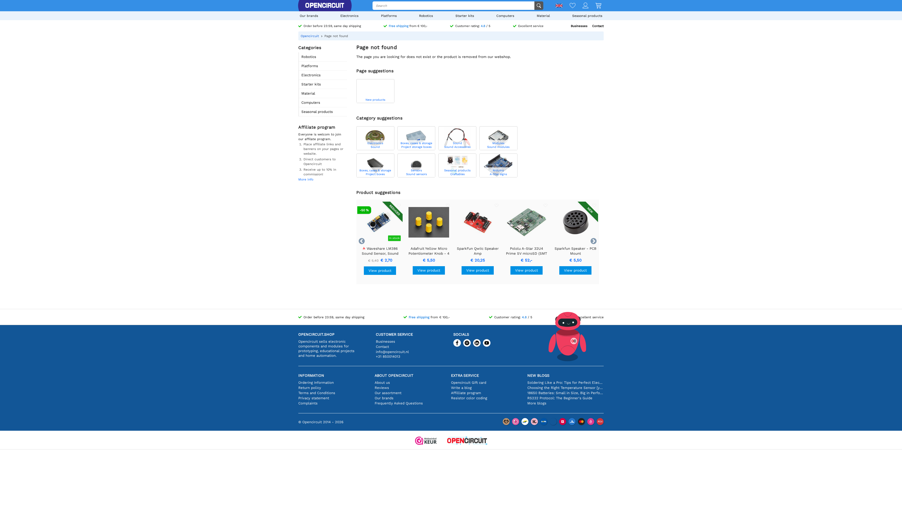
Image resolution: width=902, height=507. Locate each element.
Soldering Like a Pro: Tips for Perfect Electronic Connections (565, 382)
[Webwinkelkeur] (426, 441)
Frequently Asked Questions (399, 403)
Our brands (309, 16)
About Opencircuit (394, 375)
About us (382, 382)
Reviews (382, 388)
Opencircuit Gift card (468, 382)
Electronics (349, 16)
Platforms (389, 16)
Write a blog (461, 388)
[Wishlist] (569, 6)
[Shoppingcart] (594, 6)
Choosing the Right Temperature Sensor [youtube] (565, 388)
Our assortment (388, 393)
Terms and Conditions (316, 393)
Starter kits (464, 16)
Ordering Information (316, 382)
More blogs (536, 403)
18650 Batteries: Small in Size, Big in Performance (565, 393)
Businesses (579, 26)
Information (311, 375)
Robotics (426, 16)
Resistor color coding (469, 398)
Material (543, 16)
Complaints (308, 403)
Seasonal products (587, 16)
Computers (505, 16)
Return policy (309, 388)
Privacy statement (313, 398)
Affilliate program (466, 393)
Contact (598, 26)
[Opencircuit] (324, 5)
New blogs (538, 375)
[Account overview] (581, 6)
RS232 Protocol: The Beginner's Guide (559, 398)
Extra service (465, 375)
